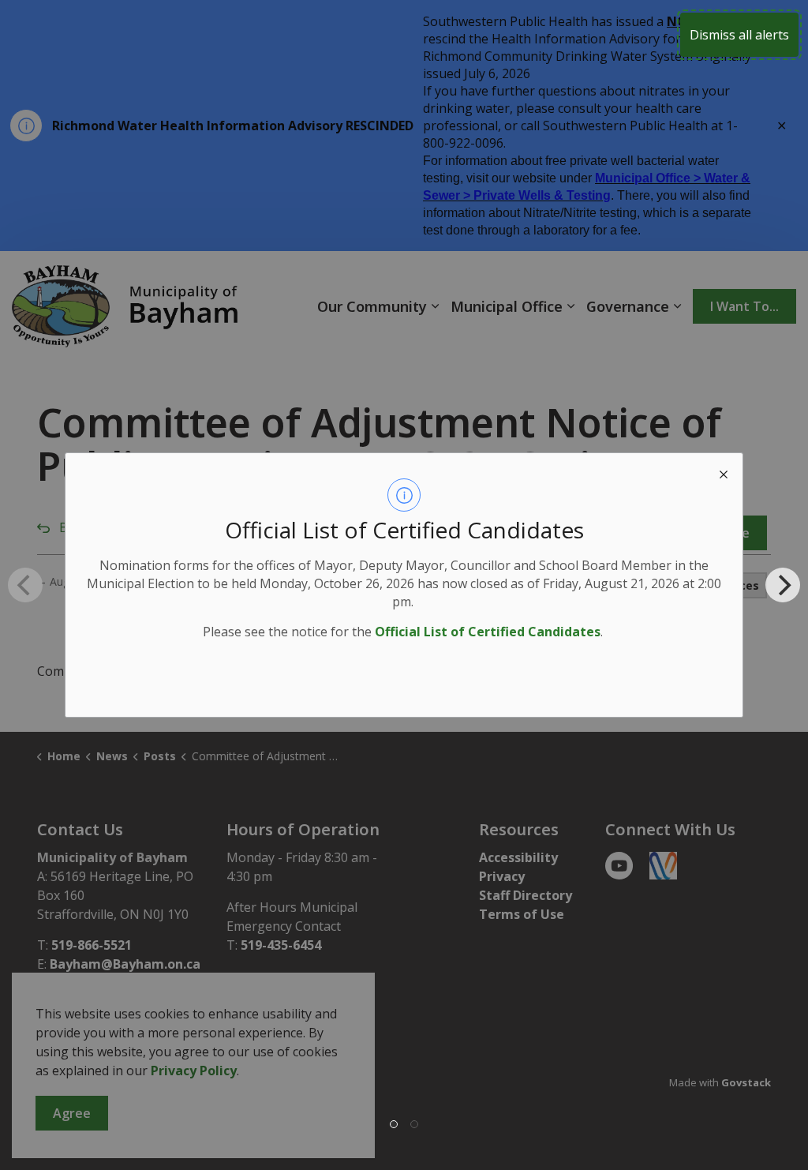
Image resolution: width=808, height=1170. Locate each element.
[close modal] (724, 472)
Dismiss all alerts (739, 34)
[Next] (782, 585)
